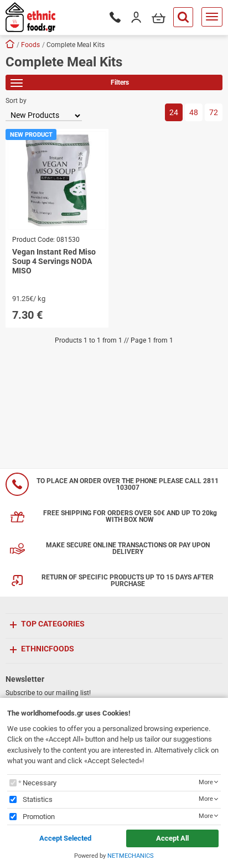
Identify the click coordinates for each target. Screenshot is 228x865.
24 (173, 112)
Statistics (38, 799)
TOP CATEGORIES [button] (53, 623)
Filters (120, 82)
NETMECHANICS (130, 855)
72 (213, 112)
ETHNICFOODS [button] (47, 648)
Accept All (172, 838)
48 (193, 112)
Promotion (39, 816)
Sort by (16, 101)
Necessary (39, 783)
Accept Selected (65, 838)
